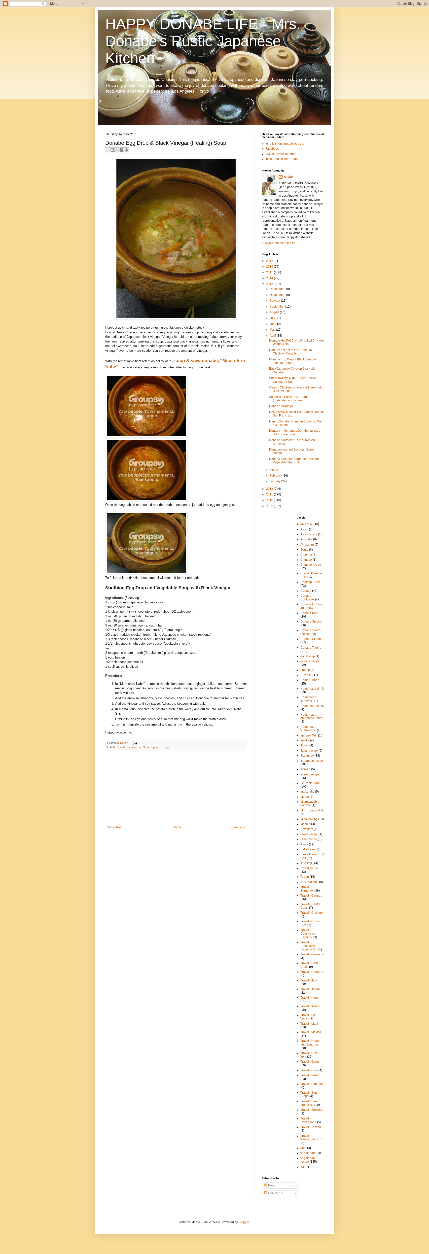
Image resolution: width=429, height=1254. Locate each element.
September (277, 306)
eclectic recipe (310, 661)
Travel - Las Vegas (308, 1016)
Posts (271, 1185)
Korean (305, 769)
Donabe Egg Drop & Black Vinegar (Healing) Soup (292, 361)
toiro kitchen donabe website (284, 143)
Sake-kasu (307, 849)
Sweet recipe (309, 868)
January (275, 481)
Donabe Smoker (311, 621)
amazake (306, 524)
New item (306, 829)
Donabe (305, 590)
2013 (270, 284)
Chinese (306, 559)
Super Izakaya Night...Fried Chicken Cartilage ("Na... (293, 379)
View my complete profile (278, 243)
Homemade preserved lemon (311, 716)
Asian (304, 529)
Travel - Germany (312, 954)
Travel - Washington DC (311, 1137)
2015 (270, 272)
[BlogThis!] (112, 149)
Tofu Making (308, 882)
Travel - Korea (310, 1006)
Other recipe (308, 839)
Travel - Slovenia (311, 1110)
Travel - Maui (309, 1023)
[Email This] (107, 149)
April (273, 335)
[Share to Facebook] (121, 149)
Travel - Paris (309, 1075)
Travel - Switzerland (308, 1120)
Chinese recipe (310, 564)
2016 (270, 266)
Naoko (288, 176)
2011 (270, 494)
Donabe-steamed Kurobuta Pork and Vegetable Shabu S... (294, 460)
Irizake (304, 740)
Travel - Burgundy (307, 888)
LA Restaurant (310, 783)
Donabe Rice (309, 613)
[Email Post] (134, 742)
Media (304, 797)
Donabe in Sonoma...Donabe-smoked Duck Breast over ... (294, 432)
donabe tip (307, 656)
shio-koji (306, 863)
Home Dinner (309, 680)
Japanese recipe (160, 747)
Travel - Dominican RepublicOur (309, 945)
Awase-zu (307, 544)
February (276, 475)
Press (304, 844)
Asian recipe (308, 534)
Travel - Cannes (311, 895)
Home (177, 827)
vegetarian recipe (307, 1159)
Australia (306, 539)
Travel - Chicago (311, 912)
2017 (270, 261)
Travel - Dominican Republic (307, 933)
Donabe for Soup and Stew (133, 747)
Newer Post (114, 827)
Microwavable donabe (309, 803)
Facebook (272, 148)
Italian (304, 745)
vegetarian (307, 1153)
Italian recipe (309, 750)
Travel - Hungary (311, 972)
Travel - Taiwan (310, 1127)
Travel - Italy (308, 980)
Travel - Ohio (309, 1070)
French (305, 670)
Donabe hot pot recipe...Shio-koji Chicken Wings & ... (291, 351)
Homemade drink (312, 688)
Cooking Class (310, 582)
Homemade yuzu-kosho (308, 728)
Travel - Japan (310, 989)
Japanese (307, 755)
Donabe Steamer (311, 639)
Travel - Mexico (310, 1032)
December (277, 289)
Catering (306, 555)
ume (303, 1148)
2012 (270, 488)
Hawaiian (306, 675)
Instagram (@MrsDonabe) (282, 159)
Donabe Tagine (310, 647)
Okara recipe (309, 834)
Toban (304, 876)
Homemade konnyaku (308, 699)
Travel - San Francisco (308, 1103)
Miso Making (309, 819)
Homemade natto (312, 706)
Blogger (244, 1222)
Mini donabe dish (312, 810)
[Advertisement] (176, 788)
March (274, 470)
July (273, 318)
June (273, 324)
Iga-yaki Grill (308, 735)
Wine (303, 1167)
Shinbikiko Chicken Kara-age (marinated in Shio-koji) (289, 398)
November (277, 295)
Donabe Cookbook (307, 597)
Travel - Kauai (309, 997)
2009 (270, 506)
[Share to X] (116, 149)
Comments (275, 1193)
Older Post (238, 827)
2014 (270, 278)
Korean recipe (310, 774)
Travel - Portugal (311, 1084)
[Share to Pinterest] (126, 149)
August (275, 312)
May (273, 329)
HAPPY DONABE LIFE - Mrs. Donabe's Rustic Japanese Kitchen (203, 41)
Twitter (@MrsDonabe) (280, 154)
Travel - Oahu (309, 1061)
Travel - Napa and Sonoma (309, 1042)
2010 (270, 500)
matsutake (307, 791)
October (275, 300)
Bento (304, 549)
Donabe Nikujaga (281, 406)
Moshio (305, 824)
